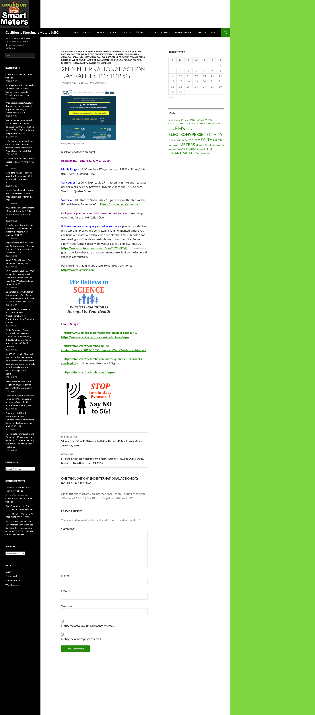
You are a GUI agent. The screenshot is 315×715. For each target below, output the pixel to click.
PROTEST (220, 145)
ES (190, 140)
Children (115, 51)
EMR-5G (199, 32)
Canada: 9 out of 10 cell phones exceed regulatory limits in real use (20, 161)
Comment (68, 528)
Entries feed (11, 576)
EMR (139, 51)
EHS (180, 128)
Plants (118, 60)
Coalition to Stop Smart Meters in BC (32, 32)
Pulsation (130, 60)
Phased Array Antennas (98, 60)
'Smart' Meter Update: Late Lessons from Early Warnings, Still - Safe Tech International (19, 524)
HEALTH (124, 32)
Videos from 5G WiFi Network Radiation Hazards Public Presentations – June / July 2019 (102, 441)
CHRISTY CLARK (175, 123)
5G (62, 51)
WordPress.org (12, 585)
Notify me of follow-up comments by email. (88, 625)
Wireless (106, 63)
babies (80, 51)
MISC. (213, 32)
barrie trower (174, 120)
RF (184, 149)
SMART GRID (192, 149)
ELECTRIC (190, 129)
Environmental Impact (75, 54)
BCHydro (194, 120)
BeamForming (93, 51)
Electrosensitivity (176, 140)
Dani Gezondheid (13, 506)
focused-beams (104, 54)
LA (214, 140)
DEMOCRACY (129, 51)
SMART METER (205, 149)
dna (219, 123)
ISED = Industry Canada (86, 57)
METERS (187, 144)
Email (65, 590)
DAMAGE (213, 123)
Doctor (171, 129)
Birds (106, 51)
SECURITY (165, 32)
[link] (118, 204)
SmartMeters (182, 32)
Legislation (108, 57)
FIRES (194, 140)
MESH (219, 140)
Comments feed (12, 580)
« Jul (171, 97)
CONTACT (99, 32)
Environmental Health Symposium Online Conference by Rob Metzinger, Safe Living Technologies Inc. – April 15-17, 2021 (19, 420)
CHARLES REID (205, 120)
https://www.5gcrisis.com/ (78, 269)
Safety (84, 63)
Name (65, 575)
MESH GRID (173, 145)
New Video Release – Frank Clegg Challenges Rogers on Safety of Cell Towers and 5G (18, 384)
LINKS (153, 32)
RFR (139, 60)
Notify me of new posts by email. (81, 639)
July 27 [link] (97, 169)
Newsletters (80, 32)
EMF (186, 140)
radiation (172, 149)
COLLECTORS (202, 123)
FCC (92, 54)
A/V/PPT (139, 32)
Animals (70, 51)
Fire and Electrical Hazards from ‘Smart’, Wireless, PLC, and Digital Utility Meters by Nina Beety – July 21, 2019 (102, 458)
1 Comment (99, 82)
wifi (200, 153)
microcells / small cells (130, 57)
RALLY (180, 149)
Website (66, 606)
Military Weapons (72, 60)
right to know (70, 63)
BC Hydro (184, 120)
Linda (84, 82)
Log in (8, 571)
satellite (94, 63)
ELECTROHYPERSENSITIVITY (195, 134)
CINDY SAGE (189, 123)
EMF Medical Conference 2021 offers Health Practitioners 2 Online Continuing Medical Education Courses (19, 316)
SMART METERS (183, 152)
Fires (111, 32)
